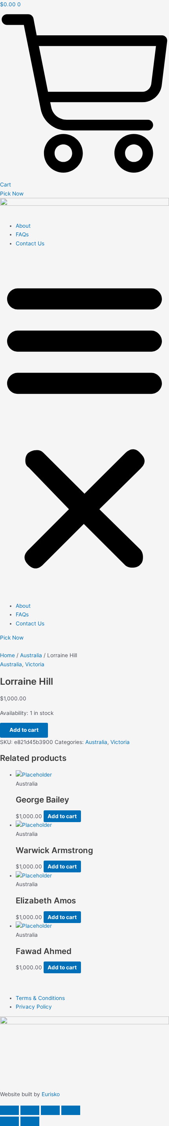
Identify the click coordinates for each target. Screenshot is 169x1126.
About (23, 226)
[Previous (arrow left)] (9, 1121)
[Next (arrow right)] (29, 1121)
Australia (31, 655)
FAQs (22, 234)
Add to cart (24, 730)
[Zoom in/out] (9, 1110)
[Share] (50, 1110)
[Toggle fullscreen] (29, 1110)
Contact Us (30, 243)
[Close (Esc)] (70, 1110)
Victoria (34, 664)
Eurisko (51, 1094)
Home (7, 655)
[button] (84, 424)
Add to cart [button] (62, 816)
